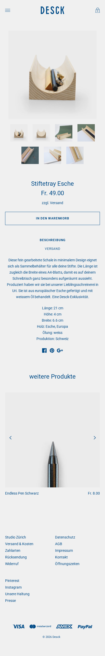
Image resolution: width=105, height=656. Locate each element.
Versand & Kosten (19, 544)
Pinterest (12, 581)
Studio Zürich (15, 537)
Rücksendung (16, 557)
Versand (56, 203)
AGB (58, 544)
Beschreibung (52, 240)
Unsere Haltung (17, 594)
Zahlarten (12, 550)
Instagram (13, 587)
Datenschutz (65, 537)
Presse (10, 601)
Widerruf (12, 564)
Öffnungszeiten (67, 564)
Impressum (64, 550)
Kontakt (61, 557)
